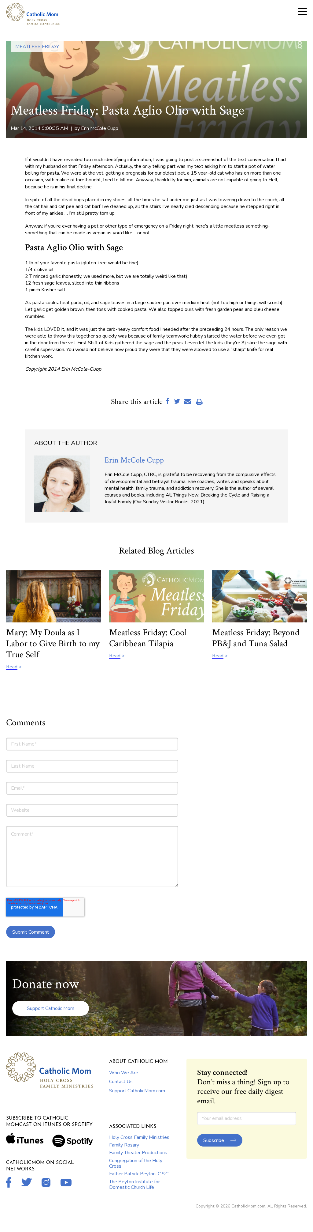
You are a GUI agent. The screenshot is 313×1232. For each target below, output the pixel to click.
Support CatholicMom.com (137, 1090)
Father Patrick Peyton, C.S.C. (139, 1173)
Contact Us (121, 1081)
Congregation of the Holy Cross (135, 1163)
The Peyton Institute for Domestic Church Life (134, 1184)
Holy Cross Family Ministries (139, 1137)
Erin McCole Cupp (99, 128)
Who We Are (123, 1072)
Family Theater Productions (138, 1152)
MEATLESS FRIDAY (37, 46)
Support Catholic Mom (50, 1008)
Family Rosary (124, 1145)
